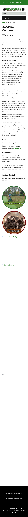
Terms (7, 508)
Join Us (16, 508)
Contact (5, 2)
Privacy (12, 508)
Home (3, 22)
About (12, 2)
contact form (17, 148)
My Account (20, 2)
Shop (21, 508)
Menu (7, 18)
